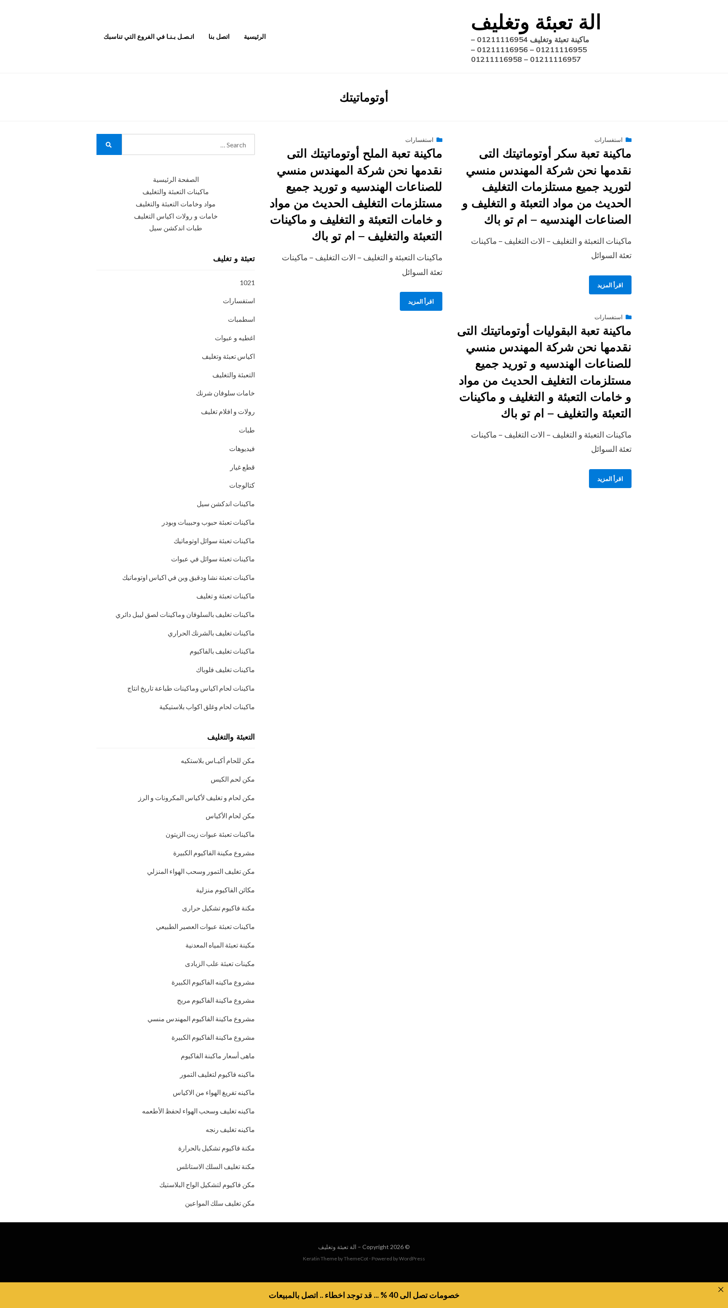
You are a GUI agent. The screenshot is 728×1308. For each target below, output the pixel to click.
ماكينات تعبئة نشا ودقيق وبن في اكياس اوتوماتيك (188, 577)
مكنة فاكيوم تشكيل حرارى (218, 908)
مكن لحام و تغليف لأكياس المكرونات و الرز (196, 797)
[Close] (720, 1289)
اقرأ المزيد (421, 301)
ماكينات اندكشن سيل (226, 503)
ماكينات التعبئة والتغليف (175, 191)
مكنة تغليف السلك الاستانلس (216, 1166)
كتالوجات (242, 485)
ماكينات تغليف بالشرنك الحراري (211, 633)
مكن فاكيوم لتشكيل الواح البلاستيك (207, 1184)
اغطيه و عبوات (235, 338)
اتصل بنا (219, 36)
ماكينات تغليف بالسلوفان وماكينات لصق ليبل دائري (185, 614)
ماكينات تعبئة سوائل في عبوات (213, 559)
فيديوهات (242, 448)
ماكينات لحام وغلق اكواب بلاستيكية (207, 706)
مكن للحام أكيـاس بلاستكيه (218, 760)
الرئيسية (255, 36)
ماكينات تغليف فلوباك (225, 669)
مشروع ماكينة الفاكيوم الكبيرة (213, 1037)
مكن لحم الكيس (233, 779)
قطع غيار (242, 467)
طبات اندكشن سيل (175, 228)
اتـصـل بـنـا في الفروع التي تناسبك (149, 36)
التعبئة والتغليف (233, 375)
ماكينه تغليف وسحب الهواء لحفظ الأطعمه (198, 1111)
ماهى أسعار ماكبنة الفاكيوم (218, 1056)
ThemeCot (356, 1258)
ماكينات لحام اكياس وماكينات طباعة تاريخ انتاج (191, 688)
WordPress (412, 1258)
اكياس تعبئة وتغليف (228, 356)
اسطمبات (241, 319)
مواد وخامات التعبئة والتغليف (176, 204)
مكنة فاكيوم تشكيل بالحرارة (216, 1148)
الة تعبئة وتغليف (536, 21)
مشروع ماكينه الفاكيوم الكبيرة (213, 982)
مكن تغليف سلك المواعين (220, 1203)
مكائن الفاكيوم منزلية (225, 890)
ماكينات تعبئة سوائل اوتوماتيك (214, 541)
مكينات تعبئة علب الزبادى (220, 963)
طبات (247, 430)
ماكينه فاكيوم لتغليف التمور (217, 1074)
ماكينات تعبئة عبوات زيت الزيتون (210, 834)
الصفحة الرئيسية (176, 179)
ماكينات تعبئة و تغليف (225, 596)
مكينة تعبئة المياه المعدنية (220, 945)
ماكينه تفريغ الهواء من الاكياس (214, 1092)
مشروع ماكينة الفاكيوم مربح (216, 1000)
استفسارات (419, 139)
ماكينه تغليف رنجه (230, 1129)
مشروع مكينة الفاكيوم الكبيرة (214, 853)
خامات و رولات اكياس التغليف (176, 216)
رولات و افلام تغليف (228, 411)
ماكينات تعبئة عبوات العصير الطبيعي (205, 926)
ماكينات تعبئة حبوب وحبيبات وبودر (208, 522)
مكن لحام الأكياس (230, 815)
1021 (247, 282)
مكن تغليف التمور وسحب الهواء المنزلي (201, 871)
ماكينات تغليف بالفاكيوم (222, 651)
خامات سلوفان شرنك (225, 393)
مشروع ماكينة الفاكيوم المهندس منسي (201, 1018)
